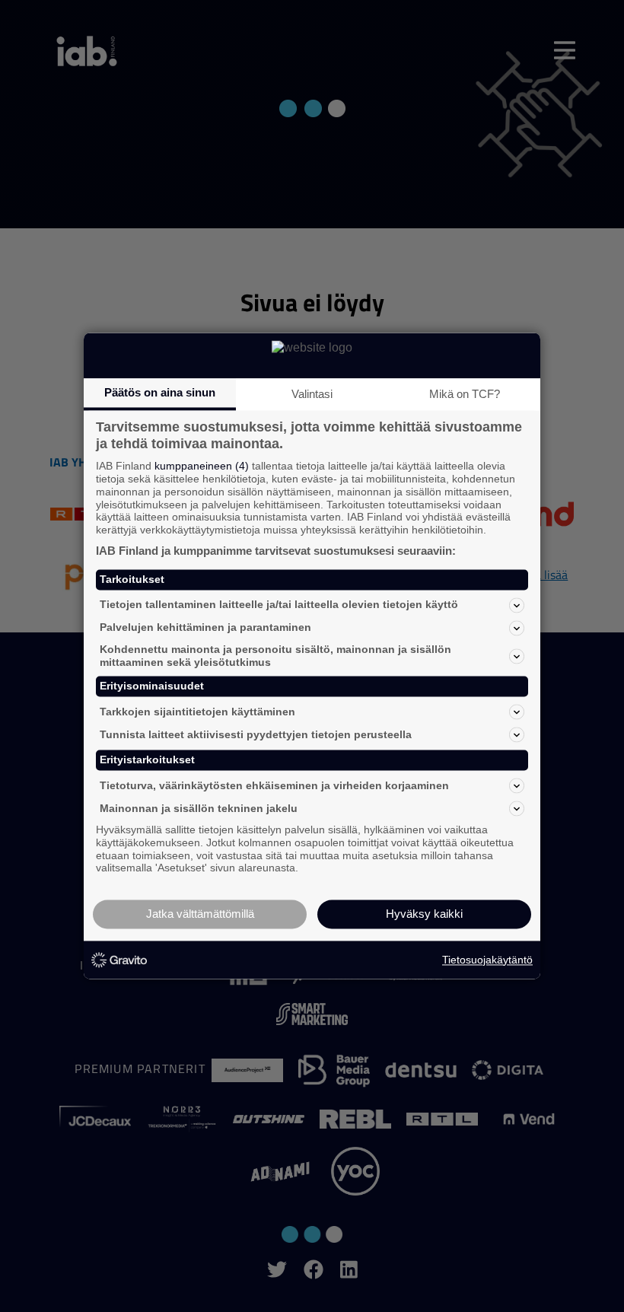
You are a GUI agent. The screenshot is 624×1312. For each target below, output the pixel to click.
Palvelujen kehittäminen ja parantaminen (205, 628)
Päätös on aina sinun (159, 392)
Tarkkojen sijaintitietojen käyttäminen (197, 711)
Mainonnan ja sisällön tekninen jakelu (199, 808)
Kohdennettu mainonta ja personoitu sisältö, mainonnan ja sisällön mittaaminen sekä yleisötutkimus (275, 655)
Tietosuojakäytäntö (487, 960)
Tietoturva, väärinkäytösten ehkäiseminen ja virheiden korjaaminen (274, 785)
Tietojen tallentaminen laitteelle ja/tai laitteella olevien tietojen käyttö (279, 605)
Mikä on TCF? (464, 393)
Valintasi (312, 393)
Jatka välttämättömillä (200, 914)
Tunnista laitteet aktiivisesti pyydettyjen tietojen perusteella (256, 734)
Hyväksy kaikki (424, 914)
